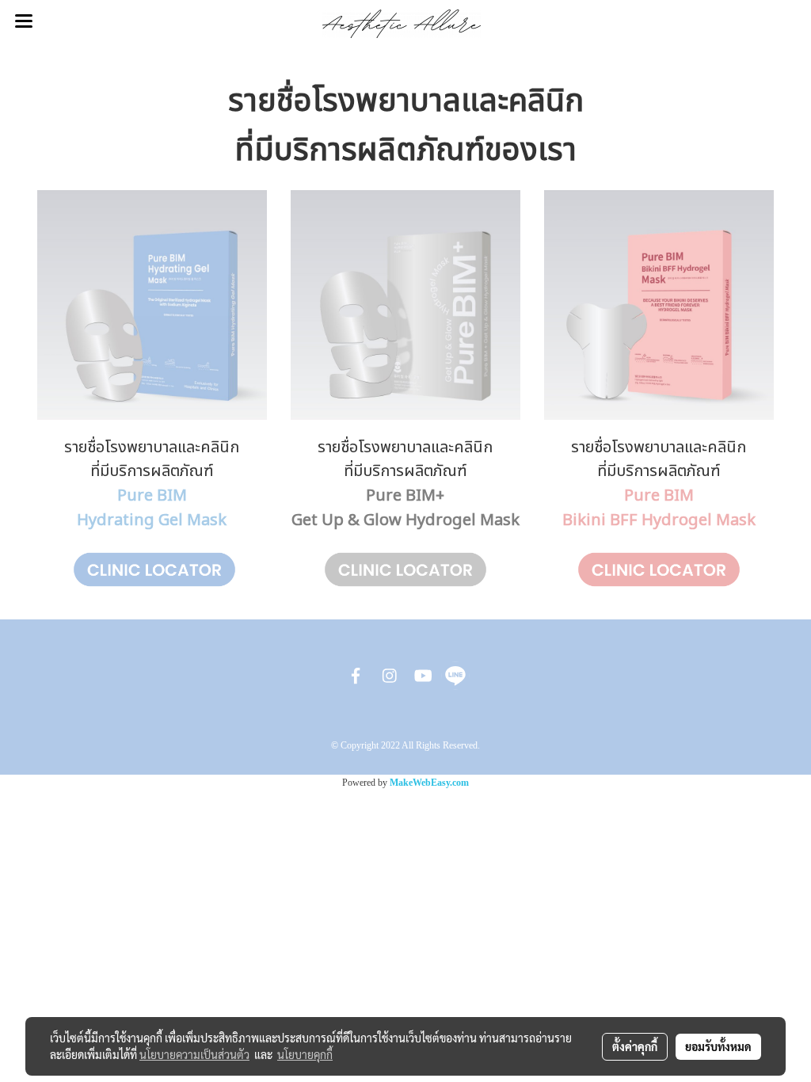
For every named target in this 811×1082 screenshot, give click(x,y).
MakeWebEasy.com (429, 782)
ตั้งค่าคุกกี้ (634, 1046)
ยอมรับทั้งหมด (718, 1046)
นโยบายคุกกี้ (305, 1054)
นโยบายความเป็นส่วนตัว (194, 1054)
